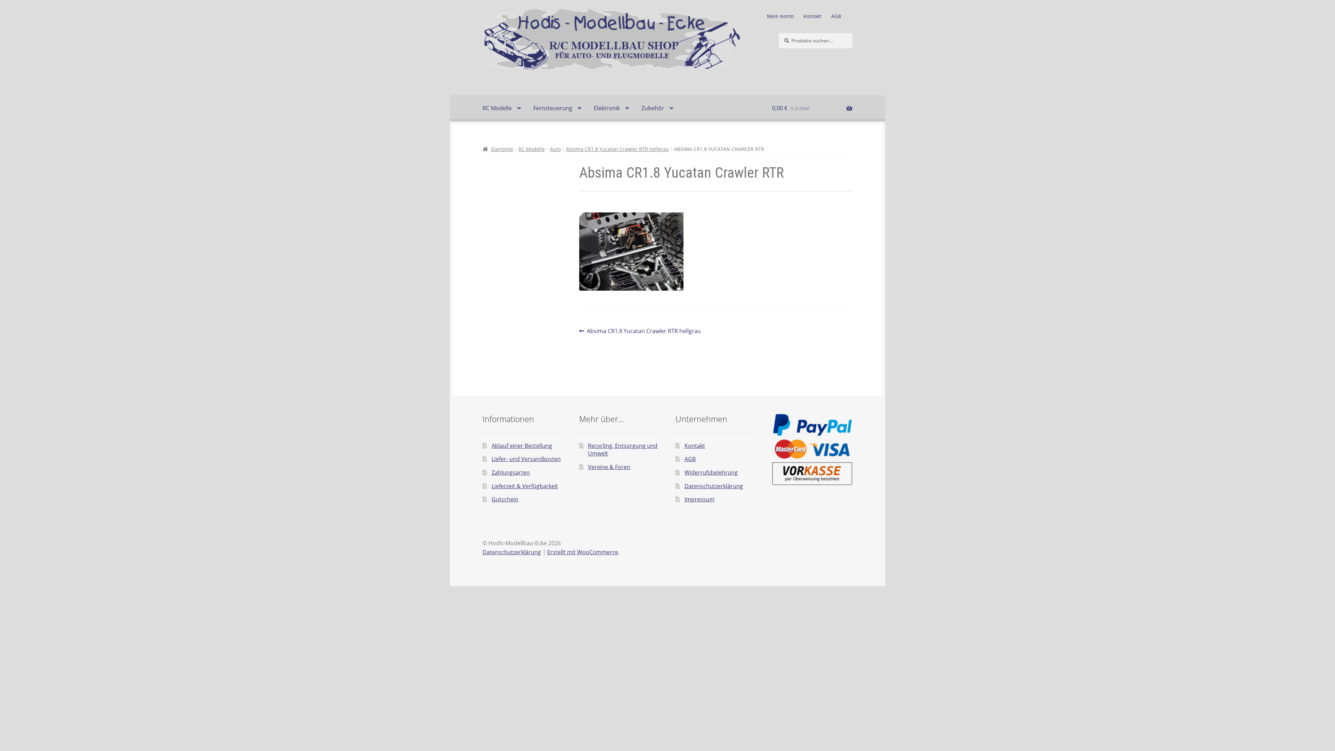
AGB (836, 16)
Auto (555, 149)
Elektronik (607, 108)
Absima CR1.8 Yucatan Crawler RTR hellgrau (617, 149)
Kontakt (812, 16)
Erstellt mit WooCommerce (582, 552)
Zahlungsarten (511, 472)
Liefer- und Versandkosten (526, 459)
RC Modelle (497, 108)
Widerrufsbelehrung (711, 472)
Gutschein (505, 499)
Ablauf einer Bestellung (522, 446)
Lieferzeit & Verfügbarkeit (525, 486)
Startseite (502, 149)
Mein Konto (780, 16)
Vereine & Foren (609, 467)
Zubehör (652, 108)
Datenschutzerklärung (714, 486)
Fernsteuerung (552, 108)
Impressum (699, 499)
